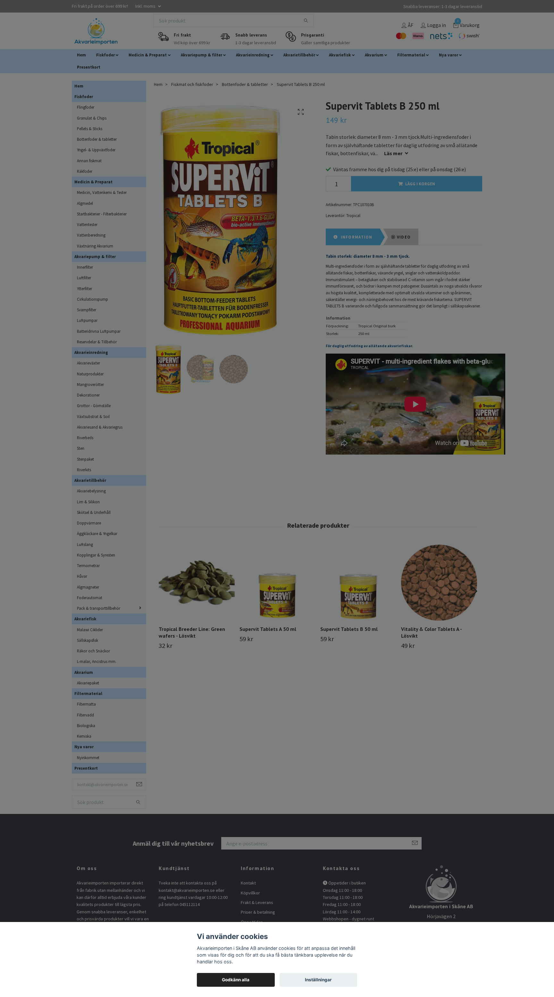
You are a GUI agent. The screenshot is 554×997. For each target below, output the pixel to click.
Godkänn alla (235, 979)
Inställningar (318, 979)
